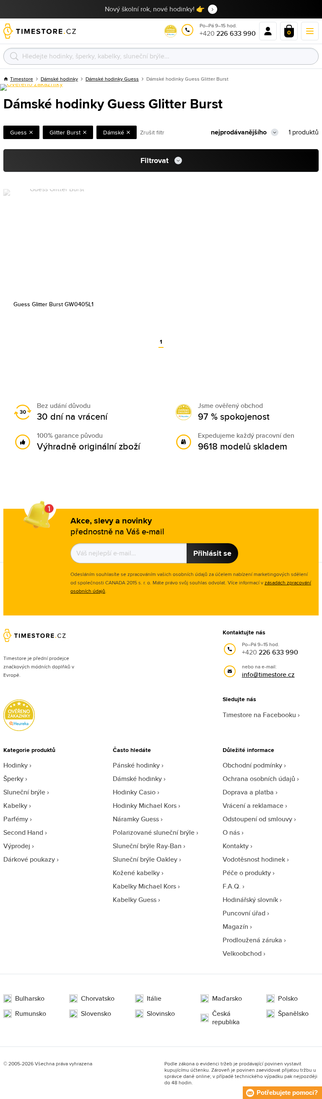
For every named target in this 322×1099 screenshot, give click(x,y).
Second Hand (23, 832)
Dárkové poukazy (29, 859)
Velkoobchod (242, 953)
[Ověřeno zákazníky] (31, 87)
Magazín (235, 926)
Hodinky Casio (134, 792)
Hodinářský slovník (250, 899)
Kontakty (236, 846)
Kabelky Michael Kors (144, 886)
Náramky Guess (136, 819)
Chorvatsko (97, 998)
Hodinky (15, 765)
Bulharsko (29, 998)
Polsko (288, 998)
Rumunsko (30, 1014)
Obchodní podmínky (252, 765)
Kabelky (15, 805)
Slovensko (96, 1014)
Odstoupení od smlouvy (257, 819)
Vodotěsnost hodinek (254, 859)
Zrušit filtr (152, 132)
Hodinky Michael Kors (145, 805)
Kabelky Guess (134, 899)
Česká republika (226, 1018)
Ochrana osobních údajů (259, 778)
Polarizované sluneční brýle (154, 832)
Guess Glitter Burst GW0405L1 (53, 304)
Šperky (13, 778)
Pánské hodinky (136, 765)
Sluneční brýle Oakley (145, 859)
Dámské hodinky (137, 778)
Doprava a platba (248, 792)
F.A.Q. (232, 886)
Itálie (154, 998)
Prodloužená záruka (252, 940)
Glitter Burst (64, 132)
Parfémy (15, 819)
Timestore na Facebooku (259, 715)
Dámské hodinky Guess (112, 79)
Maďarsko (227, 998)
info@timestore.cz (268, 674)
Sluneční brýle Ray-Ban (147, 846)
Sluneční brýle (24, 792)
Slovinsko (161, 1014)
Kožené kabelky (136, 873)
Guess (18, 132)
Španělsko (293, 1014)
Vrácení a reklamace (253, 805)
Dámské (113, 132)
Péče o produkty (247, 873)
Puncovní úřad (244, 913)
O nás (231, 832)
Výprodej (16, 846)
